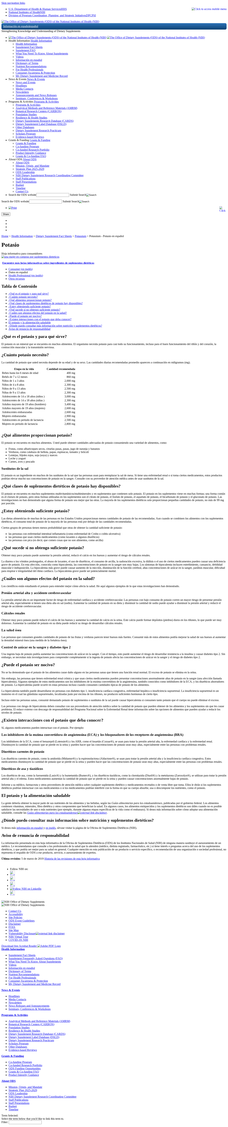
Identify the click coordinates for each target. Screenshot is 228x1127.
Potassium (80, 236)
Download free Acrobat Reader (19, 945)
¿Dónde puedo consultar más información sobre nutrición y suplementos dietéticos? (55, 325)
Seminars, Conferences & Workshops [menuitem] (37, 98)
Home (4, 236)
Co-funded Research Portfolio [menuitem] (32, 149)
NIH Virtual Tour (18, 936)
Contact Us (15, 911)
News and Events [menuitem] (25, 82)
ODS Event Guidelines (22, 920)
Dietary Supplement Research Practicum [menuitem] (38, 130)
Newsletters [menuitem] (22, 92)
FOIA (12, 927)
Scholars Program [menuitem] (26, 133)
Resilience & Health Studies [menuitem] (31, 117)
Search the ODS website (22, 194)
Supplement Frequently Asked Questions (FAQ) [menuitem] (36, 958)
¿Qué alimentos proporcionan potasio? (30, 300)
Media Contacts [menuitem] (24, 88)
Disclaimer (15, 923)
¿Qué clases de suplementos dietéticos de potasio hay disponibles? (46, 303)
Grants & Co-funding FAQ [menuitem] (31, 156)
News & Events (36, 79)
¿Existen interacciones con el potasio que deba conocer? (40, 319)
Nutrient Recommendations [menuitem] (31, 66)
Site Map (14, 930)
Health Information (41, 40)
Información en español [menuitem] (29, 59)
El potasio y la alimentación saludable (30, 322)
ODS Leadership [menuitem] (25, 172)
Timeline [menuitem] (20, 188)
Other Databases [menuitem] (25, 127)
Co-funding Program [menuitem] (27, 146)
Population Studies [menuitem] (26, 114)
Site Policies (15, 917)
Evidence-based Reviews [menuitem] (30, 136)
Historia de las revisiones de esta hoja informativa (72, 858)
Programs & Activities (46, 101)
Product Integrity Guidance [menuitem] (31, 152)
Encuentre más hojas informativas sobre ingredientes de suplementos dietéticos (48, 262)
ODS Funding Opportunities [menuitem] (25, 1068)
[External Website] (92, 812)
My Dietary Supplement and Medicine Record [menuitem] (42, 75)
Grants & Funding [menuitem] (26, 143)
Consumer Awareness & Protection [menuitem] (35, 72)
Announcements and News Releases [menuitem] (36, 95)
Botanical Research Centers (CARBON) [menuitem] (38, 111)
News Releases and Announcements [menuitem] (29, 1005)
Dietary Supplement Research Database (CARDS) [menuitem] (37, 1033)
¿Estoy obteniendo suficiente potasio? (30, 306)
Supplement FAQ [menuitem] (25, 50)
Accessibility (16, 914)
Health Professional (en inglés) (26, 275)
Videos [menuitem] (20, 56)
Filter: (4, 1122)
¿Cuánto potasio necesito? (23, 296)
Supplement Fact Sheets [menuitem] (29, 47)
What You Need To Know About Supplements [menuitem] (42, 53)
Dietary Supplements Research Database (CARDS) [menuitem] (45, 120)
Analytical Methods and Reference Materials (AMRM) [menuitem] (46, 108)
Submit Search (78, 194)
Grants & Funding (40, 140)
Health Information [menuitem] (26, 43)
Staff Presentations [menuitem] (26, 181)
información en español (30, 827)
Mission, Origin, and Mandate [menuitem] (32, 165)
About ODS (30, 159)
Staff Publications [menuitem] (25, 178)
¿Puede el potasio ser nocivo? (25, 316)
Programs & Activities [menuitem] (28, 104)
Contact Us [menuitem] (22, 191)
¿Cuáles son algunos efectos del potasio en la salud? (38, 312)
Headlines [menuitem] (21, 85)
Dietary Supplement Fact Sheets (54, 236)
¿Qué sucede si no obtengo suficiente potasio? (34, 309)
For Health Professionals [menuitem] (29, 69)
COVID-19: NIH (18, 939)
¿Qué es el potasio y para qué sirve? (29, 293)
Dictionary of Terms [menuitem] (27, 63)
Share (6, 214)
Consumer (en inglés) (21, 269)
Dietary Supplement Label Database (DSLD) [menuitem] (41, 124)
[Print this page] (13, 207)
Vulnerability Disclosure (22, 933)
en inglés (51, 827)
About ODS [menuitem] (22, 162)
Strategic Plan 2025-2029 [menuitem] (30, 168)
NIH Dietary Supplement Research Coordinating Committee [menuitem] (50, 175)
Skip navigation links (13, 2)
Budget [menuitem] (20, 184)
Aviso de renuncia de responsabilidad (29, 328)
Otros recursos (17, 278)
